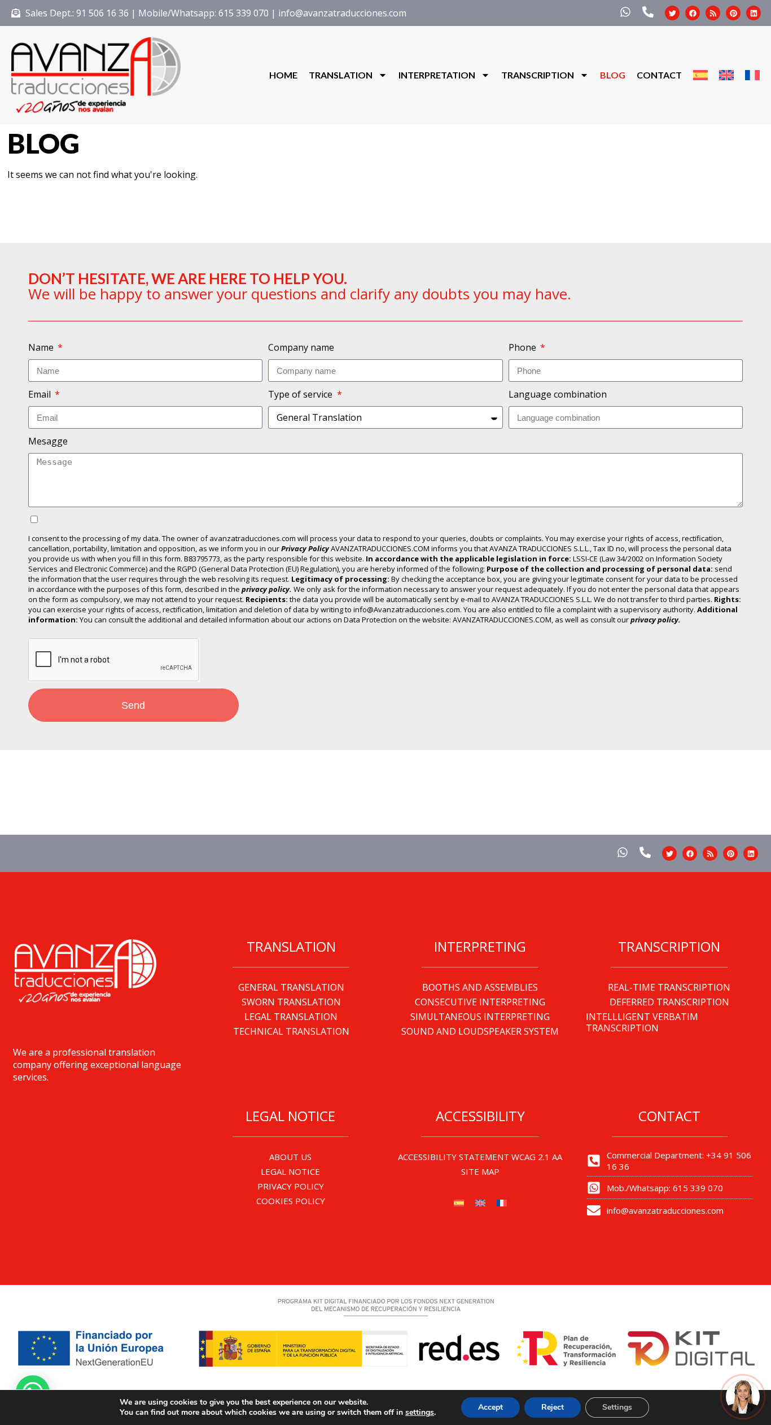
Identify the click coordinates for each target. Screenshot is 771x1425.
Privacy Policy (305, 548)
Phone (523, 347)
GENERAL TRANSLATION (291, 987)
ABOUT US (290, 1156)
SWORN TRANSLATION (291, 1002)
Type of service (301, 394)
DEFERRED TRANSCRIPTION (669, 1002)
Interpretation (436, 74)
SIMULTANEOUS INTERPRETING (480, 1016)
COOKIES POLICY (290, 1200)
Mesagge (48, 441)
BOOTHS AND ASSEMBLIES (480, 987)
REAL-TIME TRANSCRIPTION (669, 987)
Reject (552, 1407)
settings (419, 1412)
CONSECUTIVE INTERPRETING (480, 1002)
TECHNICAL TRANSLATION (291, 1031)
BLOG (612, 74)
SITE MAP (480, 1171)
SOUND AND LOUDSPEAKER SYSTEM (480, 1031)
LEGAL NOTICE (290, 1171)
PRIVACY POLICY (290, 1186)
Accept (490, 1407)
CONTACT (659, 74)
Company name (301, 347)
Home (283, 74)
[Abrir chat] (743, 1397)
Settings (617, 1407)
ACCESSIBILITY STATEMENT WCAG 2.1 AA (480, 1156)
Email (40, 394)
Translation (341, 74)
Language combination (558, 394)
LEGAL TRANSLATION (291, 1016)
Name (42, 347)
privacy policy (654, 620)
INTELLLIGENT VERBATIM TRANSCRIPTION (642, 1022)
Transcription (537, 74)
